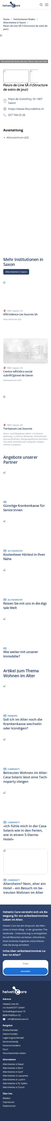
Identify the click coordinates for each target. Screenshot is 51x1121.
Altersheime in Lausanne (15, 1075)
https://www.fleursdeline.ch (26, 109)
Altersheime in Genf (13, 1071)
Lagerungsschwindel (13, 1037)
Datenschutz (9, 1105)
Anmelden (25, 971)
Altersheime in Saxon (16, 271)
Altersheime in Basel (13, 1064)
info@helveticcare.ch (18, 1019)
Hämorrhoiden (10, 1033)
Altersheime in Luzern (14, 1079)
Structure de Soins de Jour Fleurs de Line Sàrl (24, 61)
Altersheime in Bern (13, 1067)
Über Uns (7, 1093)
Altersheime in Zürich (13, 1087)
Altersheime (9, 1059)
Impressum (8, 1102)
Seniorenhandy (10, 1041)
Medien (6, 1098)
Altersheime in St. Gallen (15, 1083)
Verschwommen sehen (14, 1053)
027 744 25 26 (16, 115)
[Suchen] (41, 4)
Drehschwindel (10, 1030)
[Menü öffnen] (46, 4)
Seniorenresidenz (12, 1045)
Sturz (5, 1049)
